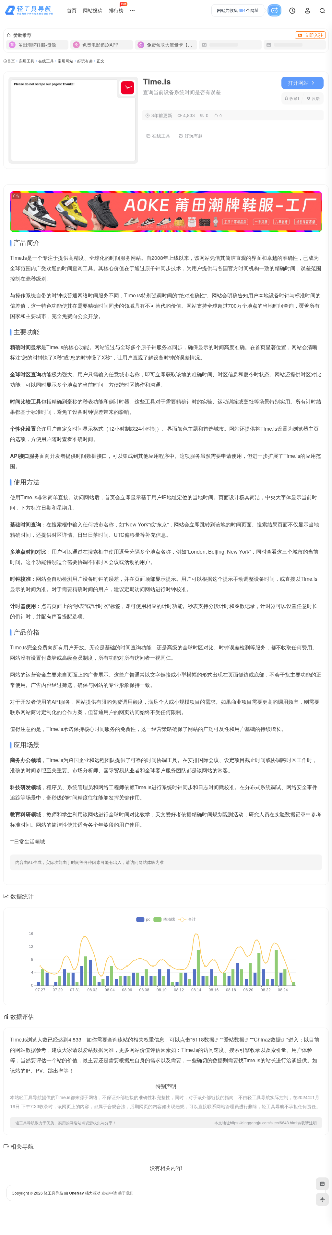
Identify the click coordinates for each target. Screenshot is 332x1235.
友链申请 (109, 1193)
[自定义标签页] (322, 1183)
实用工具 (26, 60)
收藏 (295, 98)
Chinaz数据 (267, 1039)
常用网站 (65, 60)
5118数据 (203, 1039)
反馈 (316, 98)
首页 (72, 10)
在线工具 (46, 60)
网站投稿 (92, 10)
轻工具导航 (53, 1193)
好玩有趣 (85, 60)
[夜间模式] (322, 1199)
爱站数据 (234, 1039)
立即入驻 (314, 35)
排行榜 (117, 8)
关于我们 (126, 1193)
